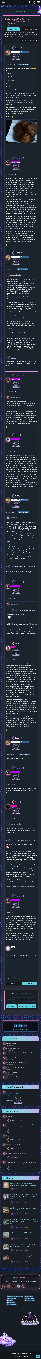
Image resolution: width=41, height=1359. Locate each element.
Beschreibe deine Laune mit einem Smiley (19, 1053)
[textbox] (21, 966)
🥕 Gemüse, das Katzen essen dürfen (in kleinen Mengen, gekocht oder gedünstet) (21, 1163)
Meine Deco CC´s (11, 1072)
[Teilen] (36, 40)
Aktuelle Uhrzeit (11, 1043)
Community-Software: (20, 1353)
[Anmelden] (34, 2)
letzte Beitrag (30, 34)
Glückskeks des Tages (13, 1077)
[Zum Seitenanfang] (38, 1356)
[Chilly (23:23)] (9, 1286)
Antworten (29, 983)
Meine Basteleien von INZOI (15, 1067)
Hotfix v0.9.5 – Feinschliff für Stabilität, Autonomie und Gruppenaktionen (22, 1234)
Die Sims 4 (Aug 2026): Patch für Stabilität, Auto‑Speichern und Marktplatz (23, 1245)
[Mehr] (36, 64)
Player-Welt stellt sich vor (14, 1136)
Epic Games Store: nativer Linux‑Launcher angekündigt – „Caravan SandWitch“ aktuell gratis (24, 1221)
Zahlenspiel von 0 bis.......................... (18, 1048)
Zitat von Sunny (15, 397)
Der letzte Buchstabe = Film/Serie (17, 1062)
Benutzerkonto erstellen (27, 1006)
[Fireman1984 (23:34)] (4, 1286)
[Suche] (29, 2)
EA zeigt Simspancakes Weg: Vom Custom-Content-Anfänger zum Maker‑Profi (23, 1209)
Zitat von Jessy (14, 518)
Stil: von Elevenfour (20, 1356)
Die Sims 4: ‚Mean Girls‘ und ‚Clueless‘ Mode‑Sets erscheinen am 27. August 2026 (23, 1184)
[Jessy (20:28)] (19, 1286)
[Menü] (38, 2)
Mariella (20, 36)
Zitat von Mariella (15, 275)
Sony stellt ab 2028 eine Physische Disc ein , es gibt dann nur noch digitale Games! (21, 1126)
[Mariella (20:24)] (24, 1286)
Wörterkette (10, 1116)
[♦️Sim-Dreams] (3, 2)
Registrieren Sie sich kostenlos (26, 999)
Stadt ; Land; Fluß (11, 1058)
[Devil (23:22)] (14, 1286)
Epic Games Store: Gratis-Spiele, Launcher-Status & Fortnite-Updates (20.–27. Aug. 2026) (23, 1196)
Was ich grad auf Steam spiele (16, 1153)
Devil (22, 886)
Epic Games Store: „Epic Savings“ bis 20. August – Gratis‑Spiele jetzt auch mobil (22, 1257)
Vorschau (13, 983)
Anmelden (11, 1006)
